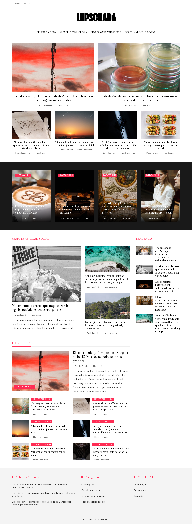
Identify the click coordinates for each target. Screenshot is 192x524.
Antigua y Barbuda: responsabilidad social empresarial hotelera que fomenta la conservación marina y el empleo (107, 279)
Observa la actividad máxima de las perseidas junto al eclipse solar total (74, 144)
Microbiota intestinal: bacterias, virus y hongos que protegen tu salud (161, 145)
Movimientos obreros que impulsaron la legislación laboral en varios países (40, 308)
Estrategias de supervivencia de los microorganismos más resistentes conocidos (139, 98)
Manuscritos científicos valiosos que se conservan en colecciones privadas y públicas (31, 145)
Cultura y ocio (23, 175)
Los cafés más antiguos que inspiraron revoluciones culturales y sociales (166, 254)
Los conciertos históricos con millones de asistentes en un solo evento (167, 286)
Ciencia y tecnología (24, 387)
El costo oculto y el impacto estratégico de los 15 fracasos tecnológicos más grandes (53, 98)
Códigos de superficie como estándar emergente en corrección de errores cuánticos (118, 145)
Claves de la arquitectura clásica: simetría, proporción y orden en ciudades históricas (167, 303)
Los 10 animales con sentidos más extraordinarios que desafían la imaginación (110, 452)
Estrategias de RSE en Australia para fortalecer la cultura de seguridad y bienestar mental (105, 325)
